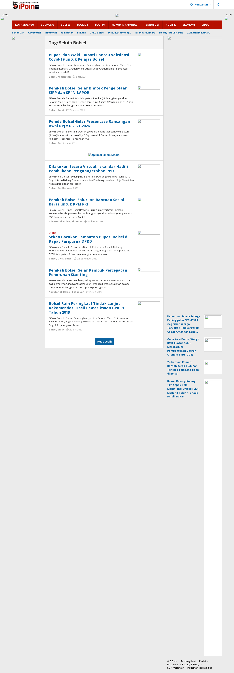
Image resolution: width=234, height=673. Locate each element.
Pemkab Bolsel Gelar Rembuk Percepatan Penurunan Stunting (88, 272)
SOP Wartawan (175, 667)
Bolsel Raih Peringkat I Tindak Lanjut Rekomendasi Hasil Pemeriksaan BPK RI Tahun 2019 (86, 308)
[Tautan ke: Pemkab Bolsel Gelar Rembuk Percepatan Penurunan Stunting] (149, 276)
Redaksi (203, 661)
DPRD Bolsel (65, 258)
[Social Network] (218, 4)
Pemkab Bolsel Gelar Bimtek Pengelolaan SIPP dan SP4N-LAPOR (88, 90)
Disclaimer (173, 664)
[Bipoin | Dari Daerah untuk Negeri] (25, 4)
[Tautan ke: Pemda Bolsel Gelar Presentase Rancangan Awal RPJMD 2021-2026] (149, 127)
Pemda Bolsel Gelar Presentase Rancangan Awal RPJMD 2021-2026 (89, 123)
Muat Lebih (104, 341)
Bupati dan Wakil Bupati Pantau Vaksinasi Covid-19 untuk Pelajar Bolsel (89, 57)
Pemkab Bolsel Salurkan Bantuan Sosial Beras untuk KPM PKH (86, 202)
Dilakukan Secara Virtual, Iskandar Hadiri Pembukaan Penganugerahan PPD (88, 168)
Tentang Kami (188, 661)
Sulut (61, 110)
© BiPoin (172, 661)
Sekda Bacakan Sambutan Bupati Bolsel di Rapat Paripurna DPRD (89, 239)
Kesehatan (64, 76)
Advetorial (55, 221)
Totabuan (78, 291)
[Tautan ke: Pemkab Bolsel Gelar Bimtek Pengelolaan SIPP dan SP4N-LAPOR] (149, 94)
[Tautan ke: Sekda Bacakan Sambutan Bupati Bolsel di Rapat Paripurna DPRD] (149, 239)
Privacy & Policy (190, 664)
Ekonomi (77, 221)
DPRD (52, 233)
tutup (5, 14)
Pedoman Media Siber (199, 667)
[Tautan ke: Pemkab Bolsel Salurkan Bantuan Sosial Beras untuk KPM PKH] (149, 205)
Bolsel (52, 76)
